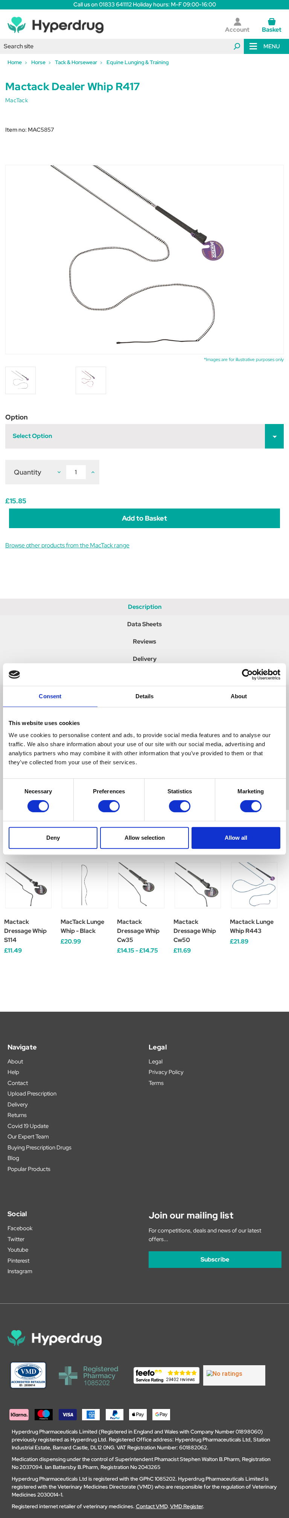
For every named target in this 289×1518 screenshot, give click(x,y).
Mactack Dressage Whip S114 (25, 931)
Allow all (236, 837)
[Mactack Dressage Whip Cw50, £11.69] (198, 885)
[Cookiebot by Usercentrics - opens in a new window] (247, 674)
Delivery (145, 659)
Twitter (16, 1239)
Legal (156, 1061)
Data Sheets (144, 624)
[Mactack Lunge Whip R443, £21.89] (254, 885)
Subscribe (215, 1259)
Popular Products (29, 1169)
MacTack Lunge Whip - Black (82, 926)
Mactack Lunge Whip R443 (252, 926)
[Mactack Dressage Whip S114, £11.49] (28, 885)
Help (13, 1072)
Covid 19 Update (28, 1126)
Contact (18, 1083)
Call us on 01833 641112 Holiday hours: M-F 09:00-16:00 (144, 4)
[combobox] (122, 46)
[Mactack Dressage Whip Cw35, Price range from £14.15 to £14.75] (141, 885)
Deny (53, 837)
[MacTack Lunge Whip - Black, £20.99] (85, 885)
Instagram (20, 1271)
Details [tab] (144, 696)
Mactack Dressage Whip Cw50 (194, 931)
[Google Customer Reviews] (234, 1375)
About (15, 1061)
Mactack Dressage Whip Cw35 (138, 931)
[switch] (109, 806)
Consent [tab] (50, 696)
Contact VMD (151, 1506)
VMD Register (186, 1506)
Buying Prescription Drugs (39, 1147)
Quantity (27, 472)
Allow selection (145, 837)
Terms (156, 1083)
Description (144, 607)
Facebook (20, 1228)
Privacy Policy (166, 1072)
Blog (13, 1158)
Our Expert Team (28, 1136)
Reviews (144, 641)
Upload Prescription (32, 1093)
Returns (17, 1115)
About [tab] (239, 696)
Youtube (18, 1250)
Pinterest (18, 1260)
